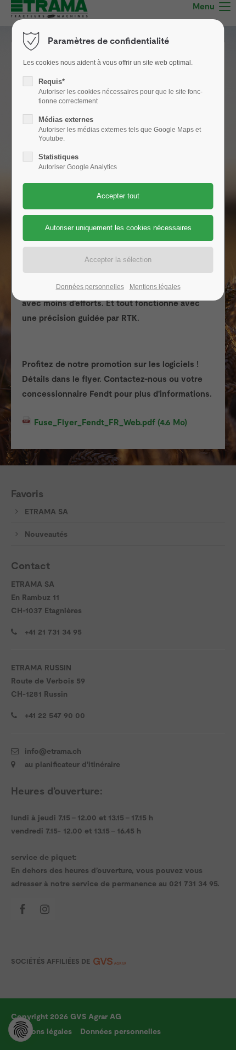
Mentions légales (155, 287)
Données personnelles (90, 287)
